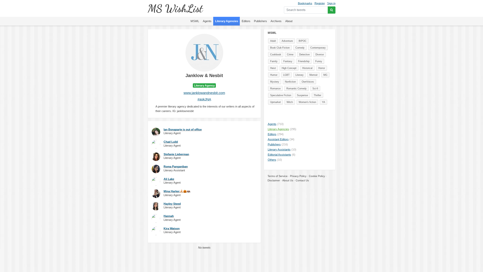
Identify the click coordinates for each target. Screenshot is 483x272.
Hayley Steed (172, 203)
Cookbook (275, 54)
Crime (290, 54)
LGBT (286, 74)
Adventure (287, 40)
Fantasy (287, 61)
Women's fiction (307, 102)
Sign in (331, 3)
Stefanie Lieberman (176, 154)
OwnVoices (308, 81)
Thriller (317, 95)
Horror (321, 68)
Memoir (313, 74)
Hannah (169, 216)
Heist (273, 68)
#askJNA (204, 99)
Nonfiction (290, 81)
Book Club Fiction (280, 47)
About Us (287, 180)
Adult (273, 40)
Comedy (300, 47)
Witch (290, 102)
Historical (307, 68)
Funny (318, 61)
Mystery (274, 81)
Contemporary (318, 47)
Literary (299, 74)
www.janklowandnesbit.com (204, 93)
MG (325, 74)
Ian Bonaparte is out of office (183, 129)
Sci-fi (315, 88)
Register (320, 3)
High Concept (289, 68)
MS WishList (175, 8)
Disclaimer (274, 180)
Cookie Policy (317, 176)
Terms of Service (278, 176)
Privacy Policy (298, 176)
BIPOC (302, 40)
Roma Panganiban (176, 166)
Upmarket (275, 102)
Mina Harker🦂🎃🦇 (177, 191)
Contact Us (302, 180)
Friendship (303, 61)
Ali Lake (169, 179)
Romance (275, 88)
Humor (273, 74)
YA (323, 102)
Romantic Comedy (296, 88)
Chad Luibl (171, 141)
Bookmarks (305, 3)
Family (274, 61)
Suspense (302, 95)
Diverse (319, 54)
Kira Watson (172, 228)
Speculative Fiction (280, 95)
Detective (304, 54)
